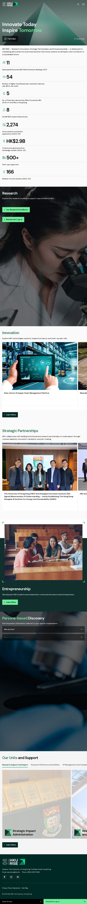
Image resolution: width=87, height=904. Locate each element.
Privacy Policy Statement (11, 888)
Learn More (11, 415)
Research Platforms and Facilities (45, 765)
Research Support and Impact (15, 765)
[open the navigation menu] (83, 4)
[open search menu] (78, 4)
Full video (12, 39)
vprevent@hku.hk (13, 872)
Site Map (25, 888)
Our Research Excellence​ (17, 209)
